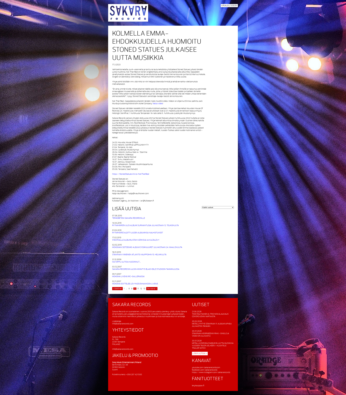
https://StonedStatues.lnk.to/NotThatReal (130, 174)
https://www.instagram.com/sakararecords (211, 372)
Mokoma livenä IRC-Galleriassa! (128, 276)
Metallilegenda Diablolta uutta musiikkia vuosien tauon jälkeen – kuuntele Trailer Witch (213, 345)
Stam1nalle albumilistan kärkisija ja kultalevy (135, 240)
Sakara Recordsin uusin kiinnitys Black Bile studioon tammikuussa (145, 269)
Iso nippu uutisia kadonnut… (126, 262)
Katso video (158, 104)
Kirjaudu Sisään (229, 6)
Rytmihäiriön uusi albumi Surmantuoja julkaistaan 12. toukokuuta (145, 225)
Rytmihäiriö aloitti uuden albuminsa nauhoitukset (137, 233)
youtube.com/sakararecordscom (206, 367)
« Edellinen (117, 289)
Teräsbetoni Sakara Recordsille (128, 218)
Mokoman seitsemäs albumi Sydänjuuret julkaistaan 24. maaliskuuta (147, 247)
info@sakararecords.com (122, 324)
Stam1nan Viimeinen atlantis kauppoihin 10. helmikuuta (139, 255)
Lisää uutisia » (200, 353)
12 (141, 289)
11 (138, 289)
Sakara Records (128, 13)
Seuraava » (152, 289)
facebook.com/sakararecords (204, 370)
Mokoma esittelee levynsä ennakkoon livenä (135, 284)
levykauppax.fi (198, 386)
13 (144, 289)
